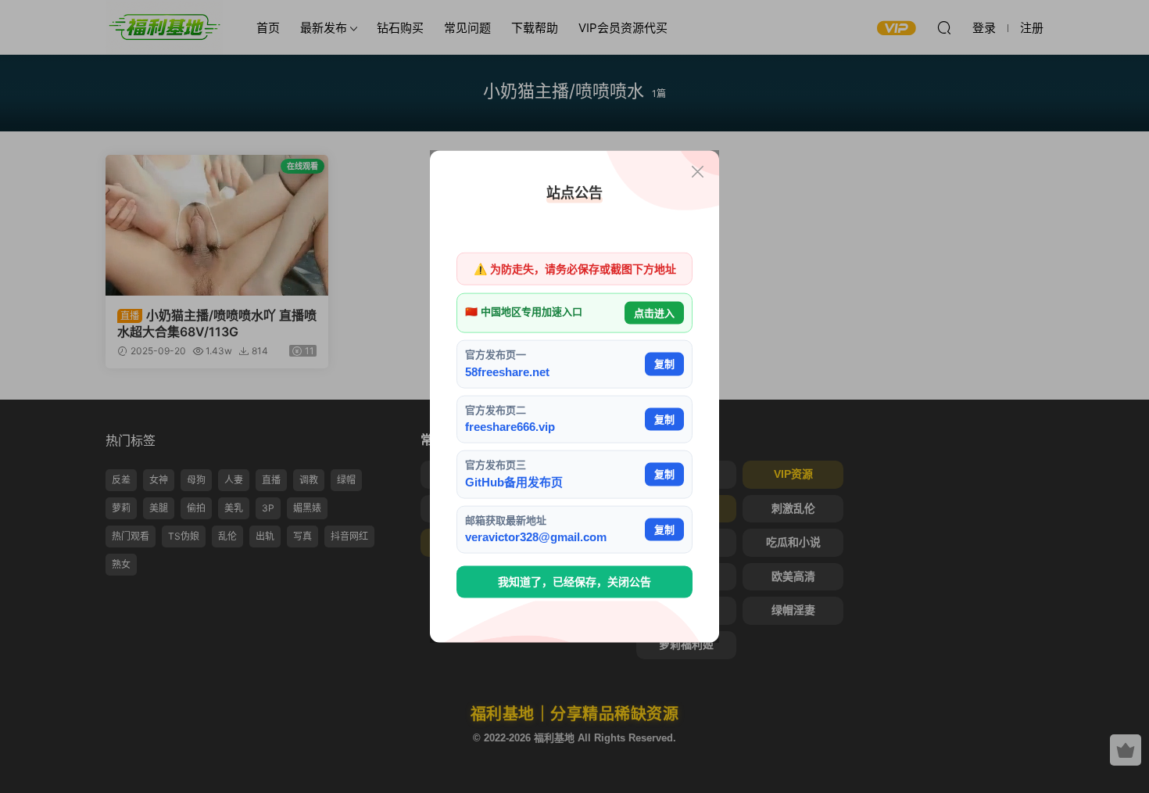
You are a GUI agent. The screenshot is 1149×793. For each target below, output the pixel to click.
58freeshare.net (507, 371)
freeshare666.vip (510, 426)
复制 (664, 364)
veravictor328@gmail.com (536, 537)
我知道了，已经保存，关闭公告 (574, 582)
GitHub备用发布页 (514, 481)
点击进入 (654, 312)
